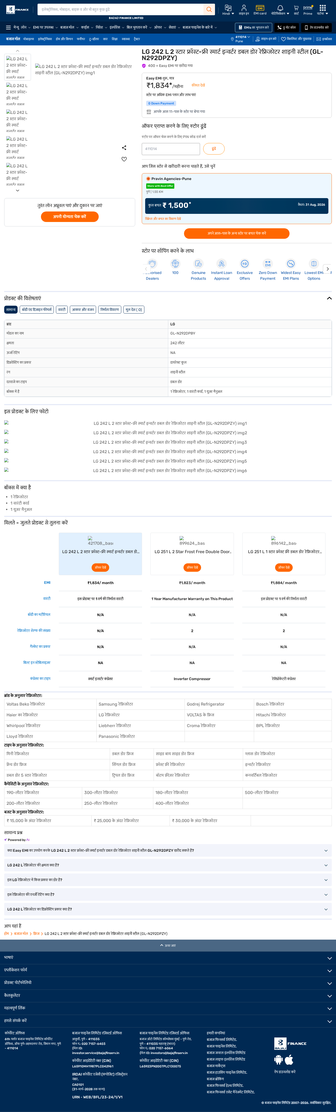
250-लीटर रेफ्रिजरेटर (101, 803)
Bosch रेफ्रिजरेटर (270, 704)
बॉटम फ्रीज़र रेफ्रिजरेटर (173, 775)
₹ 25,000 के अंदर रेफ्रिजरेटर (116, 820)
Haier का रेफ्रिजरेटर (22, 714)
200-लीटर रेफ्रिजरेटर (23, 803)
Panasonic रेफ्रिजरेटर (117, 736)
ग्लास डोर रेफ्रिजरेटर (260, 753)
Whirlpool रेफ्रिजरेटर (23, 725)
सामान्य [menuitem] (10, 310)
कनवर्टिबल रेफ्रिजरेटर (261, 775)
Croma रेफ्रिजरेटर (201, 725)
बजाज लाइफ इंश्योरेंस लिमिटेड (226, 1059)
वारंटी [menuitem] (61, 310)
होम (6, 933)
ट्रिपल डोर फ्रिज (123, 775)
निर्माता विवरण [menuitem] (110, 310)
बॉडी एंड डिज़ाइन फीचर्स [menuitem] (36, 310)
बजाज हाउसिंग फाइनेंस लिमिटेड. (227, 1072)
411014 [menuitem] (240, 37)
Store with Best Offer (160, 186)
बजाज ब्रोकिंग (215, 1079)
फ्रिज (36, 933)
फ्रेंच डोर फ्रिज (17, 764)
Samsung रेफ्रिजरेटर (116, 704)
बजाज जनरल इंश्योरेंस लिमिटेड (226, 1053)
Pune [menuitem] (239, 41)
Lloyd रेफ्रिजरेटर (20, 736)
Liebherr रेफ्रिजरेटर (115, 725)
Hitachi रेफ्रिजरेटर (271, 714)
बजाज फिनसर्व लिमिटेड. (222, 1039)
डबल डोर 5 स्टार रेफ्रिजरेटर (27, 775)
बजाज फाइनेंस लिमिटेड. (222, 1046)
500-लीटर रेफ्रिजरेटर (262, 792)
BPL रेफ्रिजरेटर (268, 725)
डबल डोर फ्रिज (123, 753)
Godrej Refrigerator (205, 704)
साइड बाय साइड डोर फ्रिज (175, 753)
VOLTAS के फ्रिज (200, 714)
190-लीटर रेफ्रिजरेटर (23, 792)
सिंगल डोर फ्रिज (123, 764)
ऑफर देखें (100, 567)
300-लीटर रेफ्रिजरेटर (101, 792)
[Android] (278, 1060)
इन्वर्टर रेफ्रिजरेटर (258, 764)
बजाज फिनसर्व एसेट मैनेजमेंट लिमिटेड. (231, 1092)
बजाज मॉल (21, 933)
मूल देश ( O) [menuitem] (134, 310)
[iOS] (289, 1060)
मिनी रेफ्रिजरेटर (18, 753)
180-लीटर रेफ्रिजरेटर (171, 792)
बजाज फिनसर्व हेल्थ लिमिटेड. (225, 1085)
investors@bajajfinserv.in (169, 1053)
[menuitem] (243, 39)
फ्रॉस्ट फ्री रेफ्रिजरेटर (170, 764)
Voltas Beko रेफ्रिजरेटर (26, 704)
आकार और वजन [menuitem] (83, 310)
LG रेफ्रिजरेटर (109, 714)
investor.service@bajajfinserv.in (95, 1053)
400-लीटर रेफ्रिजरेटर (172, 803)
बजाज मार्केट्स (216, 1066)
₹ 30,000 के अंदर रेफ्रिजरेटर (194, 820)
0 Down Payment (161, 103)
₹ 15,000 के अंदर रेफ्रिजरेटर (29, 820)
